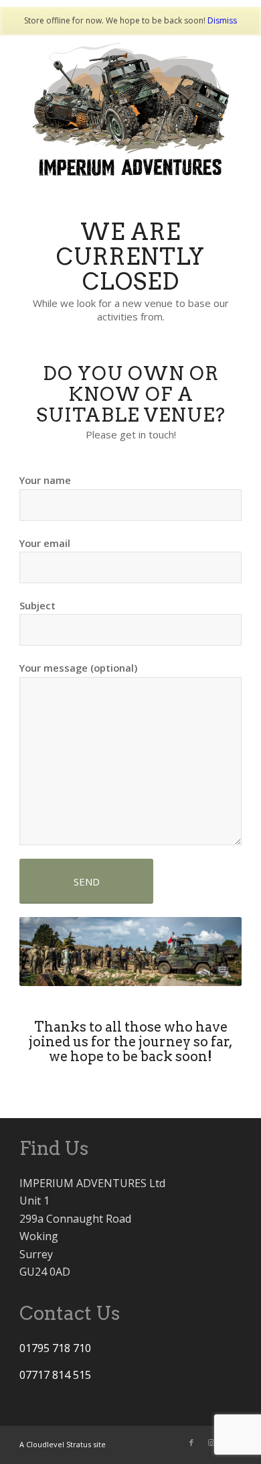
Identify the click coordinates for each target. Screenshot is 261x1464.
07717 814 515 (55, 1374)
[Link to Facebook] (191, 1442)
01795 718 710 (55, 1348)
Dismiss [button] (222, 20)
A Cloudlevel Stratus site (62, 1444)
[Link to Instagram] (211, 1442)
